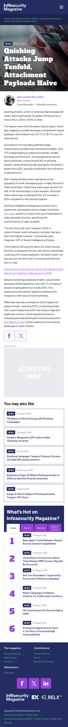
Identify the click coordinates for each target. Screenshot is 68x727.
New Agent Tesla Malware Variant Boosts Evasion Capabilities (42, 542)
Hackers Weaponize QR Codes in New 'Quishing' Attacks (28, 439)
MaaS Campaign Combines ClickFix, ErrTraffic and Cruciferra (42, 594)
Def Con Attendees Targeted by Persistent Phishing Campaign (42, 577)
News (34, 18)
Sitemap (8, 722)
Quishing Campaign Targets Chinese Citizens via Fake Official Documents (34, 458)
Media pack (9, 672)
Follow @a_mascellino (46, 104)
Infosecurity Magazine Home (17, 18)
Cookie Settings (41, 718)
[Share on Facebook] (9, 336)
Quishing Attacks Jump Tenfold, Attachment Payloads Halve (32, 19)
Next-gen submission (44, 661)
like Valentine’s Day (14, 321)
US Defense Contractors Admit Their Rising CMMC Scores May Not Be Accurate (43, 561)
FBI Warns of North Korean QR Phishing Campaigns (30, 420)
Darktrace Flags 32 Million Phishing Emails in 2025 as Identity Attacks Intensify (33, 476)
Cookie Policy (56, 718)
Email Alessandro (25, 104)
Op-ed (37, 657)
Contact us (9, 661)
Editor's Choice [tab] (54, 528)
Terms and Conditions (14, 714)
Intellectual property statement (18, 718)
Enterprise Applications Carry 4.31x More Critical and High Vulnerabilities (40, 631)
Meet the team (10, 657)
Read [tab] (13, 528)
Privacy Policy (32, 714)
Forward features (42, 653)
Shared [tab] (27, 528)
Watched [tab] (41, 528)
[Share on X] (21, 336)
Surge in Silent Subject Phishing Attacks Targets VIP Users (31, 495)
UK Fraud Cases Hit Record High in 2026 (43, 612)
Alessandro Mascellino (30, 96)
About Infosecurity (12, 653)
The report (10, 213)
